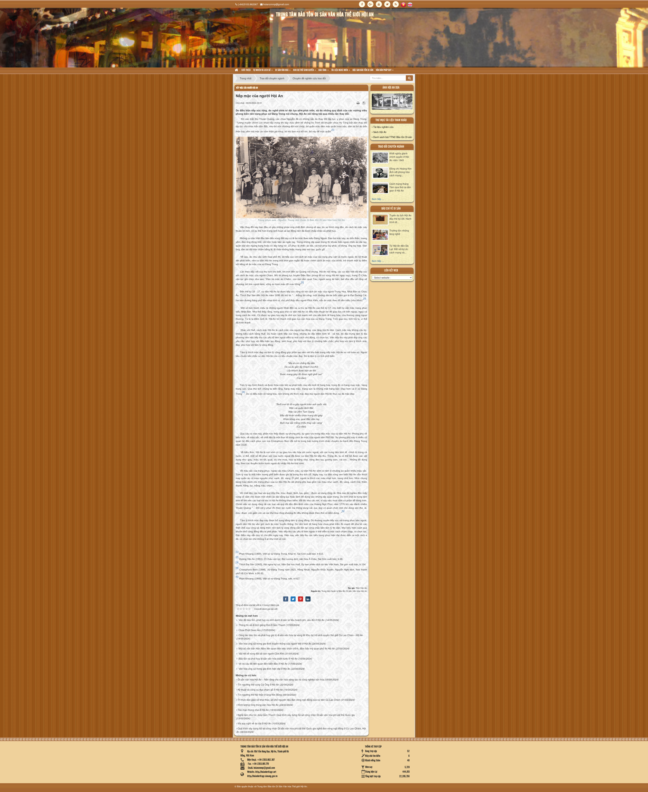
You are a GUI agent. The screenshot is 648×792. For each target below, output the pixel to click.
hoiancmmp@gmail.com (276, 4)
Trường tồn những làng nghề (399, 232)
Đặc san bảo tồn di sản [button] (363, 70)
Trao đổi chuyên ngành (391, 146)
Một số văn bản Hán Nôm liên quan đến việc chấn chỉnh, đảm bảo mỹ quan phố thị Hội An (287, 648)
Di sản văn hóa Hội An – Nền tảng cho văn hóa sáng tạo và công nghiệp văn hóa (281, 679)
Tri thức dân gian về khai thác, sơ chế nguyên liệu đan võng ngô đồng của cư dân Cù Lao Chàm (289, 699)
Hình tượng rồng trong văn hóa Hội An (258, 704)
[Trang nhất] (237, 70)
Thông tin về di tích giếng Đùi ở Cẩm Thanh (262, 625)
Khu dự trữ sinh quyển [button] (303, 70)
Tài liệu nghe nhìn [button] (339, 70)
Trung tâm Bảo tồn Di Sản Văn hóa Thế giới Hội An (282, 786)
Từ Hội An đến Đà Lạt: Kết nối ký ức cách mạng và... (399, 249)
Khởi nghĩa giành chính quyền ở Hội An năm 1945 (399, 157)
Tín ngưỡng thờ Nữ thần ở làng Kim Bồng (260, 694)
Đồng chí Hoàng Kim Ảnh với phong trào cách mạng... (400, 172)
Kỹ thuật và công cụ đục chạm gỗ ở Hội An (260, 689)
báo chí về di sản (391, 208)
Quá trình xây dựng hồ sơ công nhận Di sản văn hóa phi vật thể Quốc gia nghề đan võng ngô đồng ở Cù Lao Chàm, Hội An (301, 730)
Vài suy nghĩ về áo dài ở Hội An (254, 723)
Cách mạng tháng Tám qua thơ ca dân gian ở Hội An (400, 187)
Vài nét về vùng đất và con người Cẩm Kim (261, 653)
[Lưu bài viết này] (364, 102)
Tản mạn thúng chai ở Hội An (253, 710)
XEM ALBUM (392, 102)
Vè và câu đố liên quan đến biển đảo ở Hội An (263, 663)
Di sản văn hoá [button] (282, 70)
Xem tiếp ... (378, 199)
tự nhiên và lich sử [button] (262, 70)
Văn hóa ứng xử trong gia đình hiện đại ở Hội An (264, 668)
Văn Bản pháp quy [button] (384, 70)
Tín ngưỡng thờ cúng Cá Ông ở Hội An (258, 684)
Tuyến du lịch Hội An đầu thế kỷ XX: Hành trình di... (400, 219)
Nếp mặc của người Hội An (247, 88)
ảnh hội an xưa (391, 87)
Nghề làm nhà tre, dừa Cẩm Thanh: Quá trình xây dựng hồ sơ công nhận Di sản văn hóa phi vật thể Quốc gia (296, 715)
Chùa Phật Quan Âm (250, 630)
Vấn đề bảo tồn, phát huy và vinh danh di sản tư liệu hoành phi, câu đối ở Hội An (282, 620)
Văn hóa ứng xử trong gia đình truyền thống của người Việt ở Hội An (275, 643)
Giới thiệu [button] (246, 70)
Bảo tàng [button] (322, 70)
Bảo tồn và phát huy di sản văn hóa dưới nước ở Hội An (268, 658)
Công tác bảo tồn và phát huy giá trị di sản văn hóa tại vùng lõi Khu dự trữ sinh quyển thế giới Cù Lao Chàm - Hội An (301, 635)
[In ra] (358, 102)
